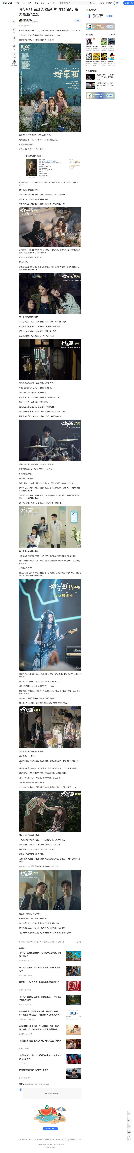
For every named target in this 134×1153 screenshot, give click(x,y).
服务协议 (36, 1139)
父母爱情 (67, 182)
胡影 (20, 975)
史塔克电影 (22, 960)
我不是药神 (30, 30)
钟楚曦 (52, 495)
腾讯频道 (75, 1139)
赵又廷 (62, 495)
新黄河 (21, 990)
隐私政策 (41, 1139)
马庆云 (21, 1063)
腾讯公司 (48, 1147)
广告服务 (52, 1139)
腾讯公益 (63, 1139)
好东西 (57, 35)
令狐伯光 (21, 1004)
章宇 (71, 495)
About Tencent (28, 1139)
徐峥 (21, 30)
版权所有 (52, 1147)
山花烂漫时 (52, 140)
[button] (109, 16)
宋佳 (46, 35)
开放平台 (47, 1139)
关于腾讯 (22, 1139)
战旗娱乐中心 (23, 1019)
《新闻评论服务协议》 (43, 1084)
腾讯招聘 (58, 1139)
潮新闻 (21, 1048)
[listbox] (50, 1013)
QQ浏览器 (69, 1139)
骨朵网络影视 (23, 1078)
